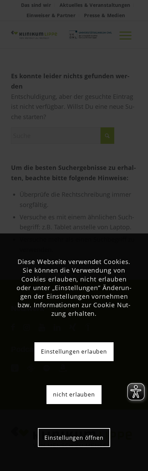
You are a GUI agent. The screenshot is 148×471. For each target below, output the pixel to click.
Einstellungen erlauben (74, 351)
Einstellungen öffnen (73, 437)
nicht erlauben (74, 394)
